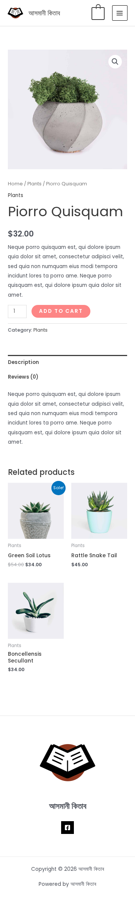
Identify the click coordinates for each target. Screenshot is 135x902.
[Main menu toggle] (120, 13)
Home (15, 183)
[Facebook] (67, 827)
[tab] (67, 362)
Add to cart (61, 311)
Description (23, 362)
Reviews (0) (23, 377)
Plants (34, 183)
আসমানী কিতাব (44, 13)
